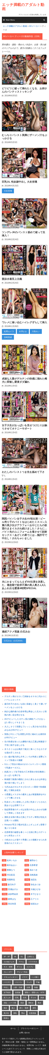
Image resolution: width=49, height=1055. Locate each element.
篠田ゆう (34, 860)
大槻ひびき (36, 889)
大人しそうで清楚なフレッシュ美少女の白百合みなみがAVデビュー (25, 728)
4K (15, 957)
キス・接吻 (8, 967)
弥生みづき (36, 884)
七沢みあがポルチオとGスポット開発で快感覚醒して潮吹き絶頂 (25, 788)
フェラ (29, 982)
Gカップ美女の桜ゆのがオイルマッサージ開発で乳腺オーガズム (25, 766)
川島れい (36, 331)
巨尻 (25, 998)
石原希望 (34, 865)
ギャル (19, 967)
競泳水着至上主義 (12, 278)
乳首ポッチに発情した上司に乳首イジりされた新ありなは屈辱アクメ (25, 803)
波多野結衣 (13, 894)
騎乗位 (6, 1018)
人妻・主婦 (17, 987)
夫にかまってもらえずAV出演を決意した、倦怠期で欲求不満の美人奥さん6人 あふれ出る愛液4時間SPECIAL (24, 585)
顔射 (42, 1013)
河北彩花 (11, 875)
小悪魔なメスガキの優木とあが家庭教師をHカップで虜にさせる (25, 796)
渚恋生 (34, 880)
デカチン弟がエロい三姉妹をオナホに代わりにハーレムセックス (25, 698)
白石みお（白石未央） (14, 641)
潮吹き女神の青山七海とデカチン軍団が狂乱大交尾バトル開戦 (25, 819)
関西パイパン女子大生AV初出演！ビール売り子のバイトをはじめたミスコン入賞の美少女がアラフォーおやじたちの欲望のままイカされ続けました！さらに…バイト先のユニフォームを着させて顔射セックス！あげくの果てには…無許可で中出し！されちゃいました (24, 528)
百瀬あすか (13, 889)
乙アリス (35, 899)
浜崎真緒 (8, 337)
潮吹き (31, 1003)
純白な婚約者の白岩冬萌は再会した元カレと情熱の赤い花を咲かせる (25, 713)
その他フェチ (9, 962)
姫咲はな (12, 899)
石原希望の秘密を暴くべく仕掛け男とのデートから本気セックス (25, 834)
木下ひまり (36, 894)
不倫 (38, 982)
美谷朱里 (12, 904)
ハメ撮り (35, 977)
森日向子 (12, 884)
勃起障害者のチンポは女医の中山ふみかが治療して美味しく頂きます (25, 811)
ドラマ (24, 977)
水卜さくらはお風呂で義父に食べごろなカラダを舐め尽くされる (25, 751)
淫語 (22, 1003)
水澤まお (23, 331)
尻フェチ (7, 998)
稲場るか (35, 904)
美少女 (6, 1013)
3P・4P (7, 957)
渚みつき (34, 870)
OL (22, 957)
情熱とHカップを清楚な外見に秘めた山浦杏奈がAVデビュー (25, 736)
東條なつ (11, 870)
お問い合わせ (24, 1033)
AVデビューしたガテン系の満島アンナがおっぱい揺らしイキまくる (24, 721)
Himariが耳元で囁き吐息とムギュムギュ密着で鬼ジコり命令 (25, 826)
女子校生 (7, 992)
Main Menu (10, 20)
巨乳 (17, 998)
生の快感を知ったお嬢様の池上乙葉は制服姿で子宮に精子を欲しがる (25, 743)
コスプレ (30, 967)
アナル (21, 962)
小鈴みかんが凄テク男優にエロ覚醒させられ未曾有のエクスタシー (25, 841)
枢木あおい (12, 865)
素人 (13, 1008)
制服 (36, 987)
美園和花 (11, 880)
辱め (23, 1013)
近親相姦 (32, 1013)
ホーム (13, 1028)
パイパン (18, 982)
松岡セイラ (9, 331)
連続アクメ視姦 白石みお (16, 631)
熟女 (39, 1003)
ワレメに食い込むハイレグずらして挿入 (24, 322)
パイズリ (7, 982)
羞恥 (15, 1013)
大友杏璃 (8, 191)
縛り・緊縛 (23, 1008)
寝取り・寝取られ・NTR (34, 992)
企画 (28, 987)
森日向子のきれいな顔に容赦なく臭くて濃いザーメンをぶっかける (25, 705)
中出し (6, 987)
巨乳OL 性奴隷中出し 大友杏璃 (19, 181)
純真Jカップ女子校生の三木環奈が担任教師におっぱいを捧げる (25, 773)
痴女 (5, 1008)
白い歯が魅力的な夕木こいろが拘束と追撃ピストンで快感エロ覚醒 (25, 758)
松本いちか (12, 860)
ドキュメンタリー (11, 977)
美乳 (34, 1008)
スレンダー (8, 972)
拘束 (42, 998)
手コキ (33, 998)
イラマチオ (32, 962)
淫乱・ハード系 (10, 1003)
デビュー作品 (22, 972)
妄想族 (17, 992)
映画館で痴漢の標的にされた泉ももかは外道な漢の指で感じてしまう (25, 781)
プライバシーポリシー (29, 1028)
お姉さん (30, 957)
